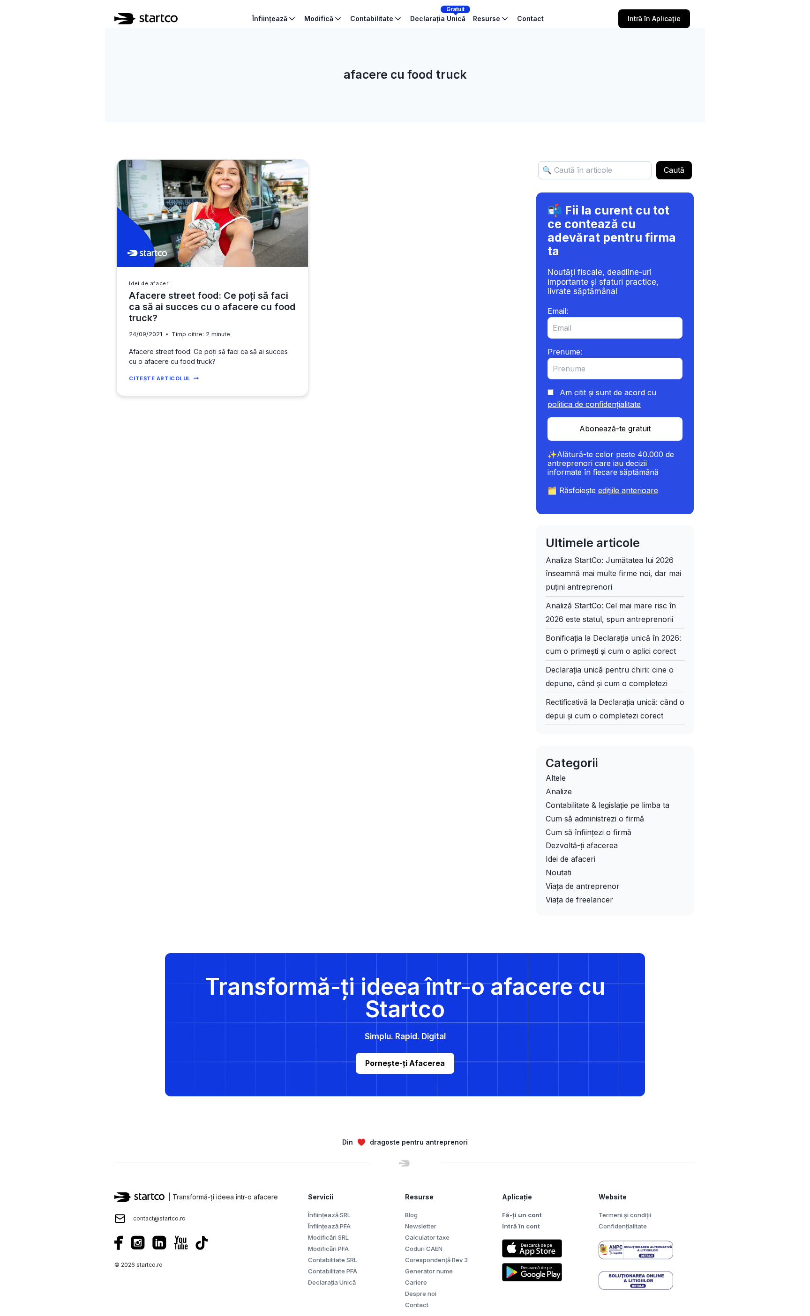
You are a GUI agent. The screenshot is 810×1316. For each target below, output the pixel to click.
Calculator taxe (427, 1237)
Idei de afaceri (149, 283)
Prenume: (565, 351)
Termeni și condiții (625, 1215)
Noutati (558, 872)
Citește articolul (163, 378)
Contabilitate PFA (332, 1271)
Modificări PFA (328, 1248)
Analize (559, 791)
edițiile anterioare (628, 490)
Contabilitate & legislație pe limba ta (607, 805)
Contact (416, 1305)
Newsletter (420, 1226)
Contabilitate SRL (332, 1260)
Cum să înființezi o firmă (588, 832)
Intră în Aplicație (654, 18)
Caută (674, 170)
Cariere (416, 1282)
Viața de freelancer (579, 899)
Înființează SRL (329, 1215)
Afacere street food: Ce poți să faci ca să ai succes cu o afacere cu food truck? (212, 307)
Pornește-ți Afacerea (405, 1063)
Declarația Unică (332, 1282)
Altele (556, 778)
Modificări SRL (328, 1237)
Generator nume (429, 1271)
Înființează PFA (329, 1226)
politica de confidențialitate (594, 404)
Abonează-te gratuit (615, 428)
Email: (558, 311)
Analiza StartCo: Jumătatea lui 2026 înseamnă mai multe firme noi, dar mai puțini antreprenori (613, 573)
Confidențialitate (623, 1226)
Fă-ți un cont (522, 1215)
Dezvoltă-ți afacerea (582, 845)
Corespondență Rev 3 (436, 1260)
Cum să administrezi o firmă (595, 818)
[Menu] (701, 18)
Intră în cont (521, 1226)
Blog (411, 1215)
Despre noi (420, 1293)
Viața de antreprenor (583, 886)
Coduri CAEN (423, 1248)
